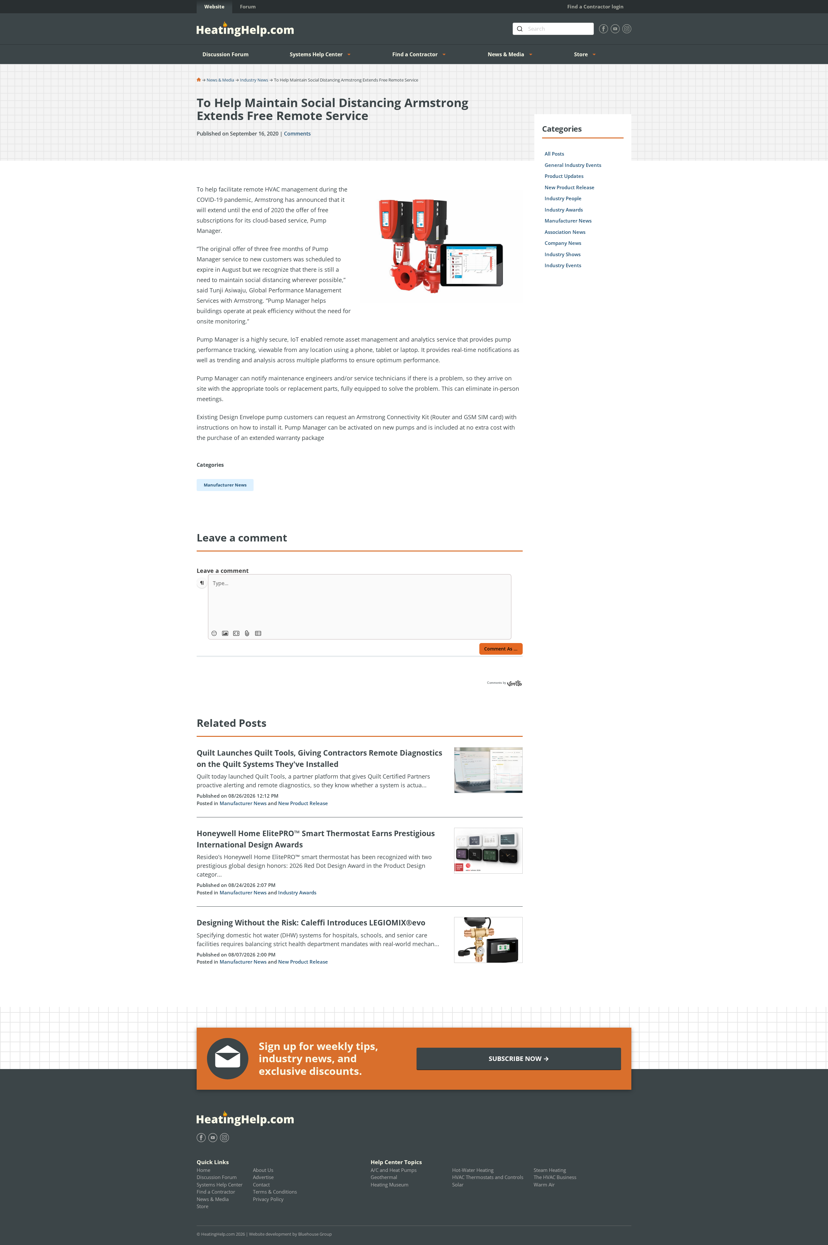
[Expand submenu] (350, 54)
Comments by (497, 682)
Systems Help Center (316, 54)
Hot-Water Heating (473, 1170)
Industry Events (563, 265)
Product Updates (564, 176)
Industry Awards (297, 892)
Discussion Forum (225, 54)
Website (214, 6)
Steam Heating (550, 1170)
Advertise (263, 1177)
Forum (248, 6)
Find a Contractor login (595, 6)
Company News (563, 243)
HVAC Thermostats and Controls (487, 1177)
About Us (263, 1170)
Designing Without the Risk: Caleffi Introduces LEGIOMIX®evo (311, 922)
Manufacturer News (243, 803)
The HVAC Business (555, 1177)
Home (203, 1170)
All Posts (554, 153)
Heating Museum (390, 1184)
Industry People (563, 198)
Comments (297, 133)
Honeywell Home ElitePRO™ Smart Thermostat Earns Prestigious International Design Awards (316, 839)
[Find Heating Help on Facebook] (603, 28)
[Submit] (520, 29)
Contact (261, 1184)
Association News (565, 232)
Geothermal (384, 1177)
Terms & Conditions (275, 1191)
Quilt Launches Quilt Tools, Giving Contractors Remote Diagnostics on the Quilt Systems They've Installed (319, 758)
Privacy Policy (268, 1199)
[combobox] (553, 29)
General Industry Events (573, 165)
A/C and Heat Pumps (394, 1170)
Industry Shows (563, 254)
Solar (457, 1184)
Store (581, 54)
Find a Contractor (415, 54)
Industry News (254, 80)
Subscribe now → (519, 1058)
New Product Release (303, 803)
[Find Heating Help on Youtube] (615, 28)
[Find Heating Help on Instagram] (626, 28)
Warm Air (544, 1184)
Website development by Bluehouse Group (290, 1234)
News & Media (506, 54)
